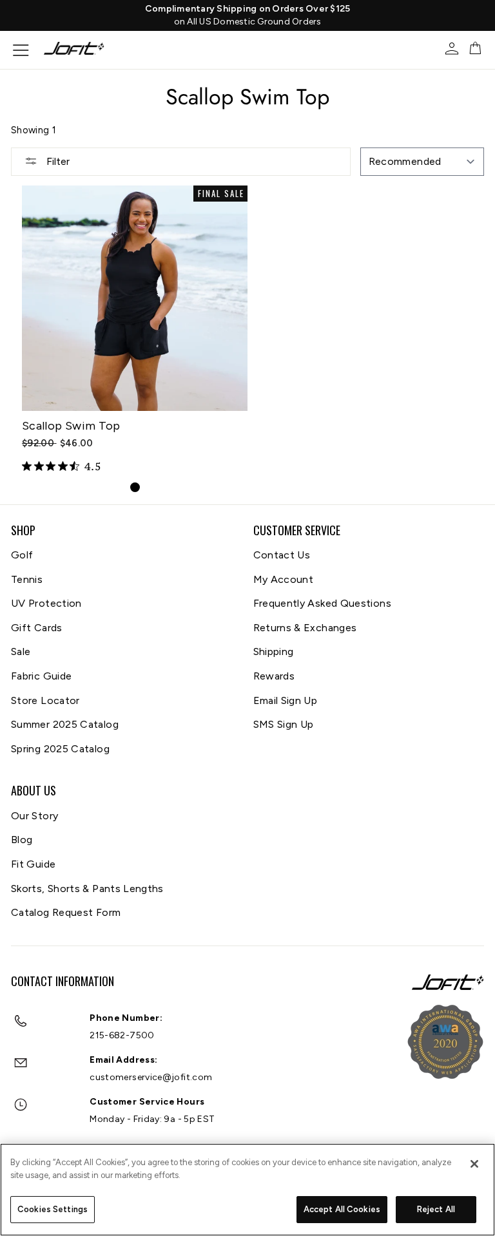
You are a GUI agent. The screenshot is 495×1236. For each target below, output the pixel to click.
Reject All (436, 1209)
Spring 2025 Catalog (60, 749)
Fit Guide (33, 864)
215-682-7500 (122, 1035)
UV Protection (46, 603)
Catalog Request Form (66, 912)
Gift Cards (37, 628)
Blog (21, 839)
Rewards (274, 676)
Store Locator (45, 700)
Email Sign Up (285, 700)
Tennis (27, 579)
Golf (22, 555)
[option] (247, 15)
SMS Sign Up (283, 724)
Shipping (273, 651)
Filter (57, 161)
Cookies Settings (52, 1209)
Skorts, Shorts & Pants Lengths (87, 888)
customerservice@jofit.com (151, 1077)
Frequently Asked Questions (322, 603)
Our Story (34, 816)
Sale (20, 651)
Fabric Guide (41, 676)
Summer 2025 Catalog (65, 724)
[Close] (474, 1164)
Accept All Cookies (342, 1209)
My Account (283, 579)
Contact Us (282, 555)
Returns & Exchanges (305, 628)
